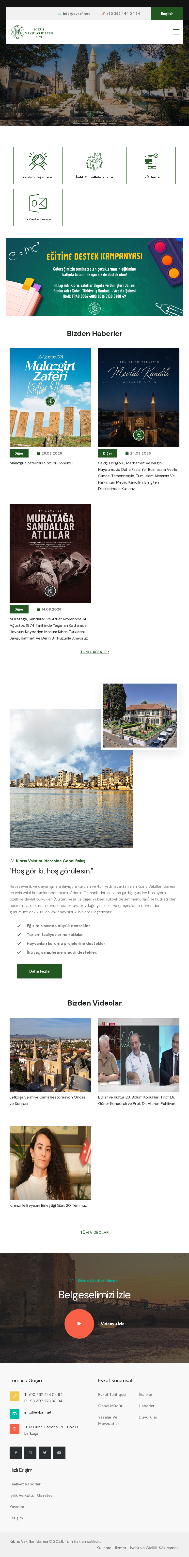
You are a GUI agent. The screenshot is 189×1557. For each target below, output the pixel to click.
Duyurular (148, 1417)
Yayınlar (17, 1506)
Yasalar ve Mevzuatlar (108, 1420)
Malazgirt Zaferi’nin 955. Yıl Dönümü (41, 463)
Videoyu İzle (113, 1323)
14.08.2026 (51, 609)
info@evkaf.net (76, 13)
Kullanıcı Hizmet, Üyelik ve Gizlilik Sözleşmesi (137, 1547)
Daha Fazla (39, 971)
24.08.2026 (140, 453)
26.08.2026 (52, 453)
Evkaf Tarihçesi (112, 1394)
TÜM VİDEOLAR (94, 1232)
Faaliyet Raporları (26, 1484)
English (167, 13)
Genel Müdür (110, 1405)
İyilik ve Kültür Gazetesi (31, 1495)
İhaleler (145, 1394)
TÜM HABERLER (94, 652)
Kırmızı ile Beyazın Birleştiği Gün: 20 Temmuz (48, 1205)
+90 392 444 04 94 (123, 13)
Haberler (147, 1405)
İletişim (16, 1518)
